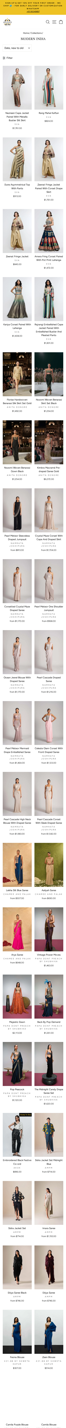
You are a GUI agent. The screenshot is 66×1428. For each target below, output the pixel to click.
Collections (36, 33)
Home (26, 33)
